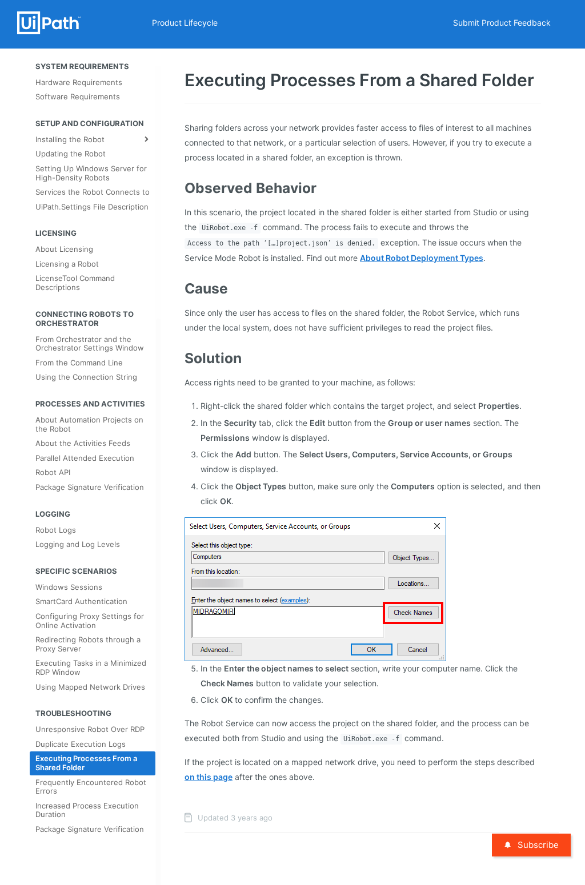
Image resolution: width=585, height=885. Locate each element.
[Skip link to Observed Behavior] (177, 188)
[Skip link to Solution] (177, 358)
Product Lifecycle (185, 22)
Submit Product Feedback (502, 22)
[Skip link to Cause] (177, 288)
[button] (315, 588)
